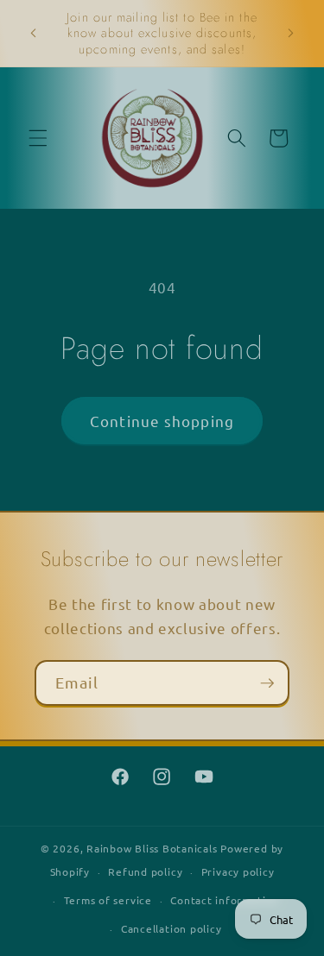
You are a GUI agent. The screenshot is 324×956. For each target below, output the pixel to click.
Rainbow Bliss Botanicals (151, 848)
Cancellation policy (171, 928)
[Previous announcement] (34, 34)
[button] (38, 138)
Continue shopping (162, 421)
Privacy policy (238, 871)
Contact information (224, 900)
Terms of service (108, 900)
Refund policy (145, 871)
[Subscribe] (267, 683)
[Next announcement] (291, 34)
